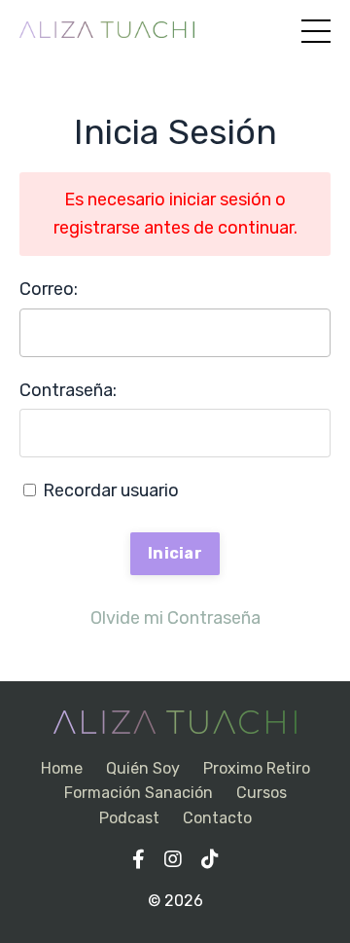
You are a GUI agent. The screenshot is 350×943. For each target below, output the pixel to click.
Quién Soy (143, 768)
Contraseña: (68, 390)
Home (62, 768)
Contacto (217, 818)
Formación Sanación (138, 792)
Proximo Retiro (256, 768)
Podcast (129, 818)
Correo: (48, 289)
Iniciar (175, 553)
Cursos (261, 792)
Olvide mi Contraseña (175, 618)
